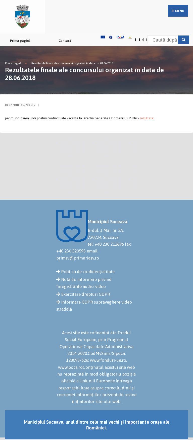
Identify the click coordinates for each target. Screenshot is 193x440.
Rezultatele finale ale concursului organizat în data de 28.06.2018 (72, 63)
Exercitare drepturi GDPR (85, 294)
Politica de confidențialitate (88, 271)
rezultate (147, 118)
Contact (65, 41)
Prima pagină (20, 41)
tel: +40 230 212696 (106, 244)
